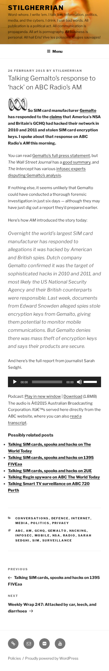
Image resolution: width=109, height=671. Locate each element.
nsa (56, 535)
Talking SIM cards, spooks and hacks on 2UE (50, 470)
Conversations (32, 518)
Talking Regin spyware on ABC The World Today (54, 477)
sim (36, 540)
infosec (23, 535)
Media (21, 523)
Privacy (60, 523)
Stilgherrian (36, 8)
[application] (54, 382)
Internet (80, 518)
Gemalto (88, 110)
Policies (14, 658)
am (29, 531)
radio (69, 535)
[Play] (14, 382)
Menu (57, 51)
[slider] (91, 381)
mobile (42, 535)
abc (19, 531)
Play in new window (43, 396)
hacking (78, 531)
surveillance (57, 540)
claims (55, 116)
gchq (40, 531)
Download (72, 396)
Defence (60, 518)
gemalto (57, 531)
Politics (40, 523)
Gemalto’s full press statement (61, 155)
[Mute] (79, 382)
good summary (76, 162)
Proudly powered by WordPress (51, 658)
